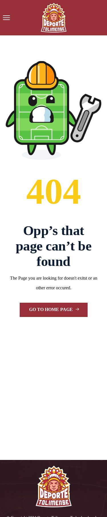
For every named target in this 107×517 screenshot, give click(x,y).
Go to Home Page (51, 309)
